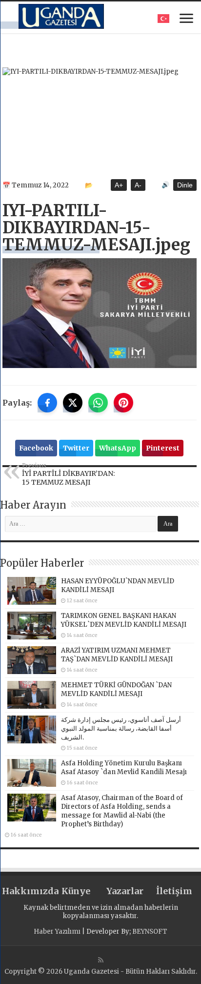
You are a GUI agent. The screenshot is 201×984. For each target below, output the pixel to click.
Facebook (36, 448)
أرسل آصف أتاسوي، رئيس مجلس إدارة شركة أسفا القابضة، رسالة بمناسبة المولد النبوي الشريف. (121, 728)
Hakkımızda (26, 891)
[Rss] (100, 960)
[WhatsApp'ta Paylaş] (98, 402)
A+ (119, 185)
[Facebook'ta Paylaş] (47, 402)
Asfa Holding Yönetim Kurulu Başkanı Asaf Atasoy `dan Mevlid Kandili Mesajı (124, 767)
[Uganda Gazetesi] (61, 16)
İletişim (174, 891)
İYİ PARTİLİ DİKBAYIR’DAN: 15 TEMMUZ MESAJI (68, 474)
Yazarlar (124, 891)
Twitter (76, 448)
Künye (75, 891)
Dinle (185, 185)
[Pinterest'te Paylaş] (123, 402)
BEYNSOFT (149, 931)
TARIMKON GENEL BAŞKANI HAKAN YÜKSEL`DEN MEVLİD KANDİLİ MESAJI (123, 620)
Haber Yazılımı (57, 931)
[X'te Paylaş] (72, 402)
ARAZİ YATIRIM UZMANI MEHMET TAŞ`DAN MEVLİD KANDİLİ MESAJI (117, 654)
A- (138, 185)
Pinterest (163, 448)
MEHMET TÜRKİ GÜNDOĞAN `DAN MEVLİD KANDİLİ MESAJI (116, 689)
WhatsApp (117, 448)
